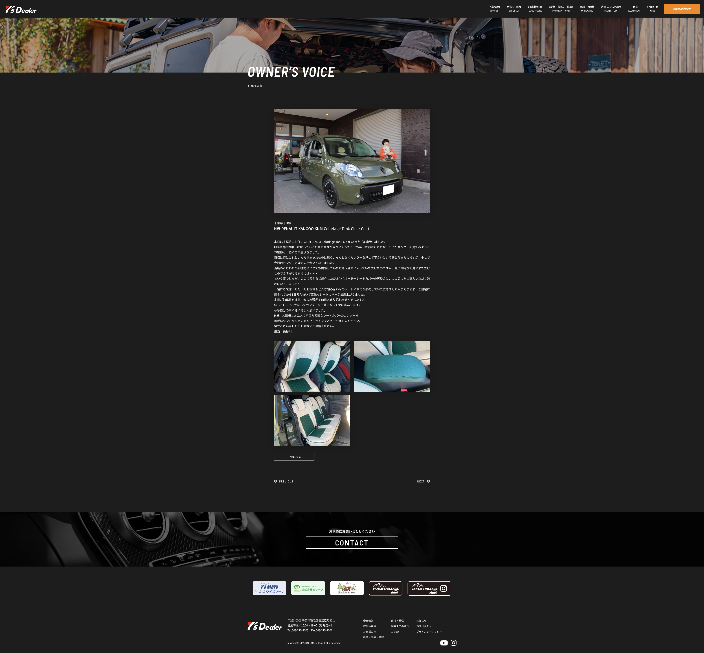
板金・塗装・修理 (373, 637)
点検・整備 (397, 620)
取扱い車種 (369, 626)
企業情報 (368, 620)
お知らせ (421, 620)
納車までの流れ (400, 626)
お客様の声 (369, 631)
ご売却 (395, 631)
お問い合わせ (424, 626)
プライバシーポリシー (429, 631)
